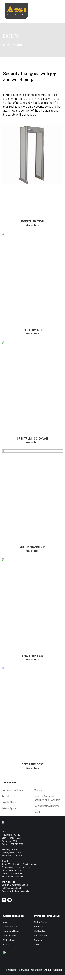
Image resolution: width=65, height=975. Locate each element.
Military (38, 790)
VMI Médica (40, 931)
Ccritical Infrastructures (46, 805)
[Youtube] (9, 900)
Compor (38, 940)
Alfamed (38, 926)
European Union (11, 931)
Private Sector (9, 802)
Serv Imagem (40, 935)
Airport (5, 796)
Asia (5, 922)
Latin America (10, 935)
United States (10, 926)
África (6, 944)
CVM (36, 944)
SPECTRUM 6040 (32, 330)
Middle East (9, 940)
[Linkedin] (4, 900)
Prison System (10, 808)
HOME (6, 45)
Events (37, 812)
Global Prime (40, 922)
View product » (32, 225)
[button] (60, 11)
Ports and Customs (12, 790)
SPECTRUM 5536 (32, 764)
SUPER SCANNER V (32, 547)
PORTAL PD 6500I (32, 221)
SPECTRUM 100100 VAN (32, 438)
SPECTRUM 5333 (32, 655)
